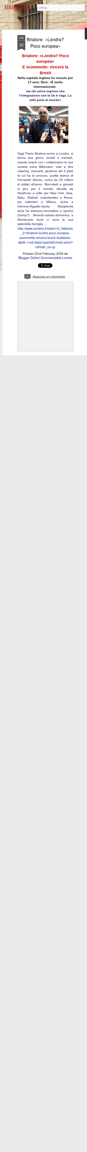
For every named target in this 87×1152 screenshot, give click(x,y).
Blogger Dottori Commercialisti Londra (45, 257)
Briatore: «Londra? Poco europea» (45, 42)
